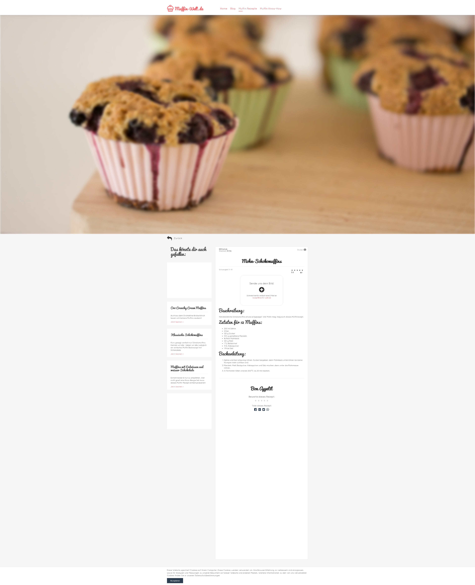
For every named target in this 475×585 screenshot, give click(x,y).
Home (223, 8)
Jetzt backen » (177, 322)
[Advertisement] (264, 543)
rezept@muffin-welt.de (261, 298)
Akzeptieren (175, 580)
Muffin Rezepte (248, 8)
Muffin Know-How (271, 8)
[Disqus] (261, 443)
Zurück (178, 238)
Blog (233, 8)
